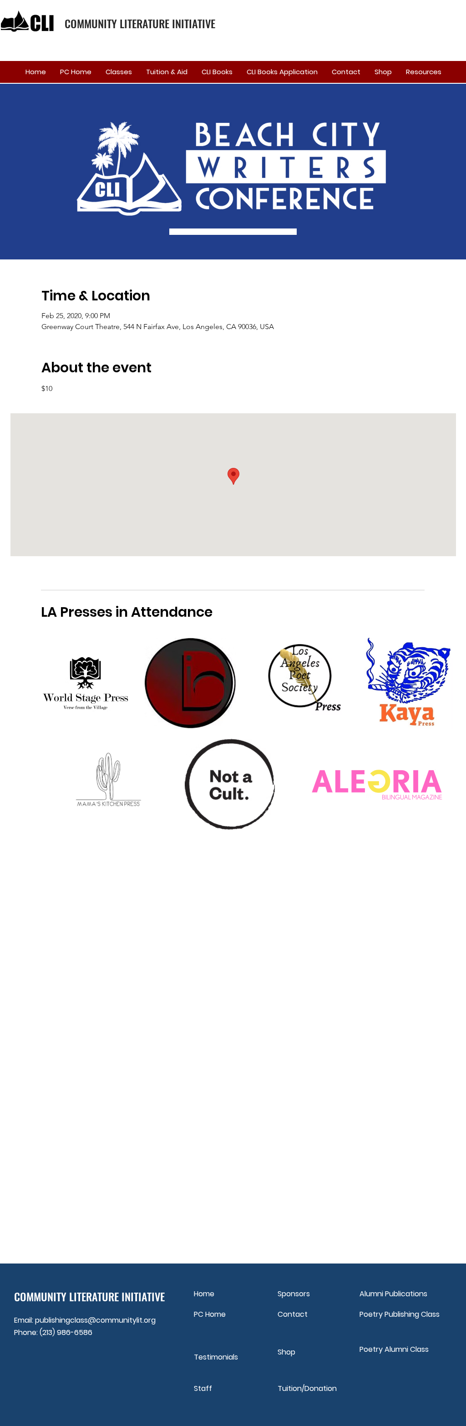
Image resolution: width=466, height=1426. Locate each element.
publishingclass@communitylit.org (95, 1320)
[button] (118, 72)
